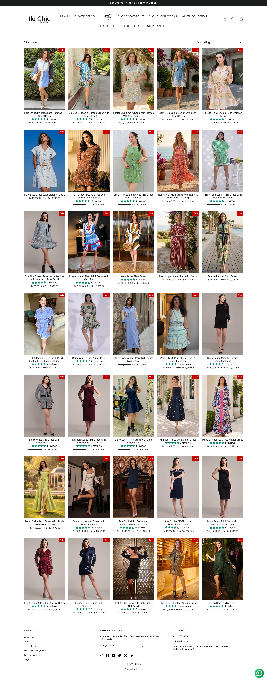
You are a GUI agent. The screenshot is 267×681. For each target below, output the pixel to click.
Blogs (26, 659)
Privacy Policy (30, 646)
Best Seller (107, 26)
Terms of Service (32, 655)
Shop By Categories (131, 16)
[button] (39, 119)
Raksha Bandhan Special (150, 26)
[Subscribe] (144, 646)
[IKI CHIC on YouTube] (113, 655)
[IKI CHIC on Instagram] (101, 655)
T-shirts (124, 26)
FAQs (26, 641)
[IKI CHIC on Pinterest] (125, 655)
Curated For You (85, 16)
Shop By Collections (163, 16)
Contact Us (29, 637)
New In (65, 16)
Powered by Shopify (133, 669)
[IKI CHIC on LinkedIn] (131, 655)
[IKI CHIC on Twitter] (119, 655)
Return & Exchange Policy (36, 650)
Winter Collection (194, 16)
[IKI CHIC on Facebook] (107, 655)
